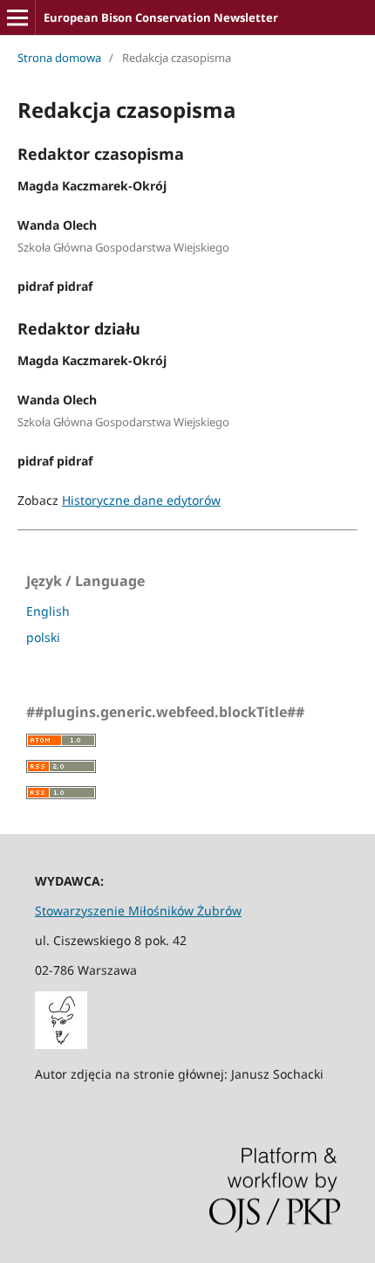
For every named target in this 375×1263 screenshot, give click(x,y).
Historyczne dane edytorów (141, 500)
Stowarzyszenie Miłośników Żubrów (138, 910)
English (48, 611)
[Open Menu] (17, 17)
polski (43, 637)
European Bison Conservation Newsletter (161, 17)
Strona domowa (59, 58)
